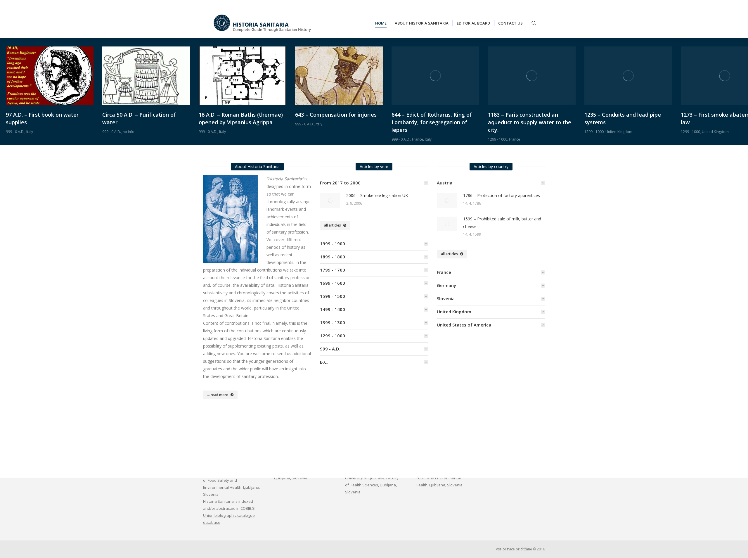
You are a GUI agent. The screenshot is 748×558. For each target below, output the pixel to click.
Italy (29, 131)
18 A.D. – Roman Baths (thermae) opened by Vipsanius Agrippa (241, 118)
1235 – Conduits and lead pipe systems (622, 118)
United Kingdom (618, 131)
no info (128, 131)
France (417, 139)
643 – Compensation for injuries (336, 114)
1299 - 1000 (497, 139)
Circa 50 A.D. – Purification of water (139, 118)
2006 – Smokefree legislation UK (377, 195)
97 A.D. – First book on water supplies (42, 118)
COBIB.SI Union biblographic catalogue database (229, 515)
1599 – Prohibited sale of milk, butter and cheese (502, 222)
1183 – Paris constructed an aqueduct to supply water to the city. (529, 122)
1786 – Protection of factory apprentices (501, 195)
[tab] (374, 182)
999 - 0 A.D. (15, 131)
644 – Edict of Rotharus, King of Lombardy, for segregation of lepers (432, 122)
